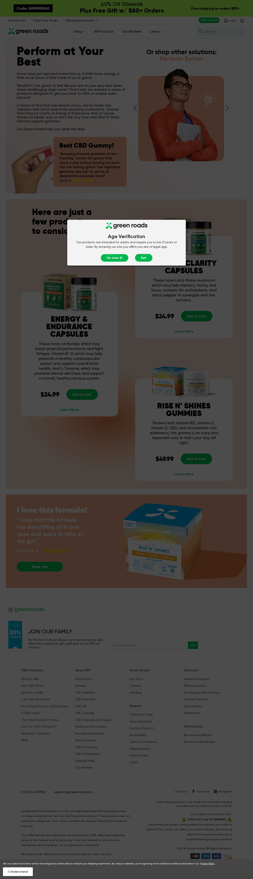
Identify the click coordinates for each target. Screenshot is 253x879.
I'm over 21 (114, 258)
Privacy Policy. (207, 863)
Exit (143, 258)
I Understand (18, 871)
